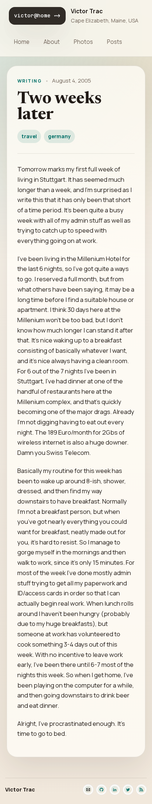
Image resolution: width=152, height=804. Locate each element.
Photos (83, 42)
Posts (114, 42)
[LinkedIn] (114, 789)
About (52, 42)
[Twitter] (128, 789)
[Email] (88, 789)
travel (29, 136)
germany (59, 136)
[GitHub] (101, 789)
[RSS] (141, 789)
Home (22, 42)
